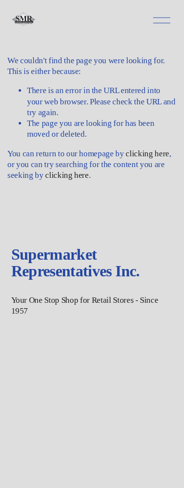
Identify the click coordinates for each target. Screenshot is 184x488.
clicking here (147, 153)
